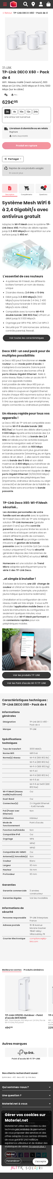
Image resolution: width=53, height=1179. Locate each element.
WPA (32, 838)
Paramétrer (13, 1160)
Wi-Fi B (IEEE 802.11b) (39, 757)
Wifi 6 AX (34, 753)
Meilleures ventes (11, 969)
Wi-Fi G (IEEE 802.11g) (39, 766)
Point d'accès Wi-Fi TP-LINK (26, 1058)
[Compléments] (26, 188)
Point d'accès (36, 822)
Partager (14, 159)
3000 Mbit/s (35, 748)
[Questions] (43, 188)
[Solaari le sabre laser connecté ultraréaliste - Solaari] (34, 1167)
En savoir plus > (37, 1146)
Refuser (10, 1154)
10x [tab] (21, 111)
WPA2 (32, 843)
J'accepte (40, 1161)
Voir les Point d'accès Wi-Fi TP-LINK (26, 683)
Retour (8, 13)
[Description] (9, 188)
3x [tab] (7, 111)
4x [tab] (14, 111)
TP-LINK (6, 67)
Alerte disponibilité (20, 136)
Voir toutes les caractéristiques (26, 338)
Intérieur (34, 818)
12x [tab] (28, 111)
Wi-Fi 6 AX (34, 779)
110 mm (33, 865)
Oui (31, 791)
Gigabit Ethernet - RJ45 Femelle (39, 805)
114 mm (33, 869)
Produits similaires (34, 969)
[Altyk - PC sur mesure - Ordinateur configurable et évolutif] (17, 1167)
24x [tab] (36, 111)
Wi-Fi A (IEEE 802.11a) (39, 762)
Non (32, 810)
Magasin (34, 2)
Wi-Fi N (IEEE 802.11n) (39, 775)
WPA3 (32, 847)
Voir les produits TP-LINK (26, 675)
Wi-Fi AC (34, 770)
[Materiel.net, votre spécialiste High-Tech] (13, 4)
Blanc (32, 860)
